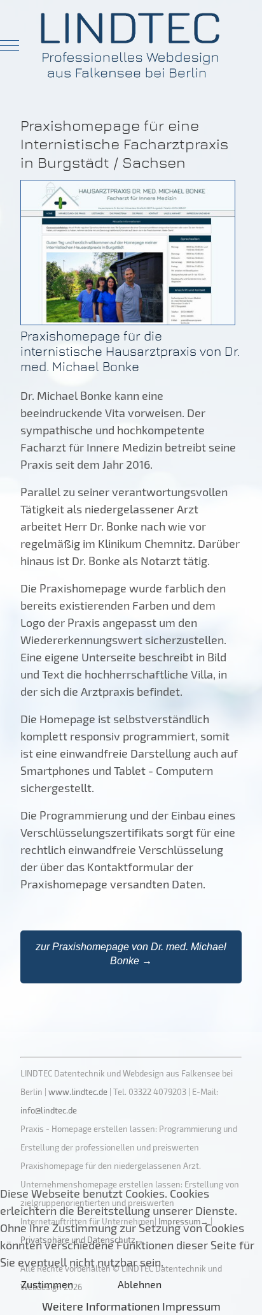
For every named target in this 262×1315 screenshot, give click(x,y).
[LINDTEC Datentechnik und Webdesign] (131, 45)
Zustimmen (47, 1284)
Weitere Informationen (101, 1306)
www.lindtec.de (77, 1092)
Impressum (191, 1306)
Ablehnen (140, 1284)
